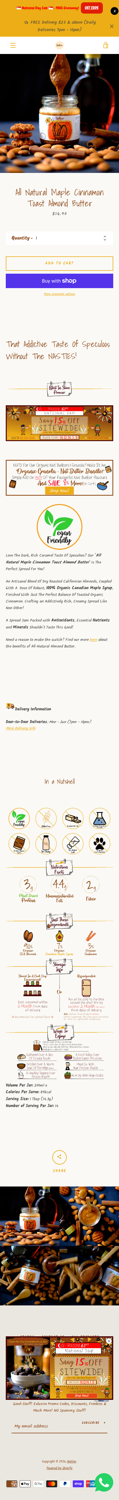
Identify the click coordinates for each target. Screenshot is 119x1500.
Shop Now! (82, 1395)
